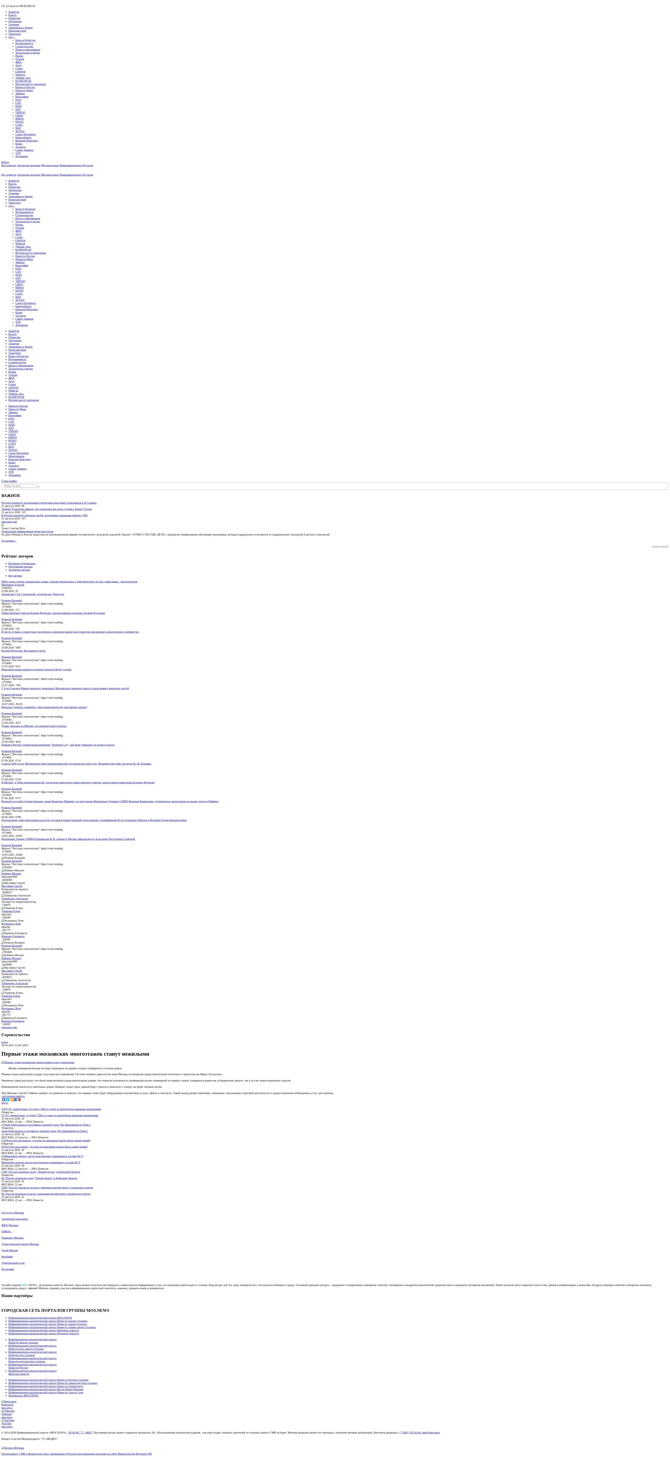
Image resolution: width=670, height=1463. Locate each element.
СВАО (19, 115)
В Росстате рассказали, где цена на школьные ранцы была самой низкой (44, 1146)
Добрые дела (23, 77)
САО (18, 102)
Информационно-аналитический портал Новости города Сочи (45, 1392)
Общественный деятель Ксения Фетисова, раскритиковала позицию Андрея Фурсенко (53, 613)
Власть (12, 15)
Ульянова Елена (10, 911)
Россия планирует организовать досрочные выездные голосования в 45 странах (49, 502)
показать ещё (9, 521)
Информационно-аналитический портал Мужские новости (43, 1333)
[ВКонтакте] (3, 1099)
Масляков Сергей (11, 886)
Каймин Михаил (11, 873)
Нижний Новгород (26, 140)
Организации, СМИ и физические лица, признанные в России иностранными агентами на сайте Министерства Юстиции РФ (76, 1453)
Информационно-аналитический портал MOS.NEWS (40, 1317)
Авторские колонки (28, 165)
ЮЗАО (19, 121)
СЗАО (19, 124)
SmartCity (14, 11)
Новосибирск (23, 137)
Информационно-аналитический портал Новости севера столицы (47, 1324)
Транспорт (14, 33)
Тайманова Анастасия (14, 898)
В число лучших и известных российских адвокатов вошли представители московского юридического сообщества (70, 631)
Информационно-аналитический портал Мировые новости (43, 1330)
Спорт (19, 68)
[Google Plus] (19, 1099)
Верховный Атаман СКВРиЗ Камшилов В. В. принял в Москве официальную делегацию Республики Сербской (68, 839)
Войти (5, 162)
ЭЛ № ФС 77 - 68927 (80, 1432)
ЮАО (18, 106)
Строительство (24, 46)
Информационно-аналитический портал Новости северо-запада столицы (52, 1327)
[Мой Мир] (15, 1099)
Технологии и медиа (27, 52)
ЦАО (18, 99)
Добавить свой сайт (660, 546)
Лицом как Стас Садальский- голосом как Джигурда (32, 594)
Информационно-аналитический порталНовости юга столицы (32, 1354)
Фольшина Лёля (11, 923)
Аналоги (20, 146)
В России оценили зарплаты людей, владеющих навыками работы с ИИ (44, 515)
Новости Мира (24, 90)
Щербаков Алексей (12, 584)
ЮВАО (19, 118)
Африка (20, 93)
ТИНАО (20, 112)
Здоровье (13, 24)
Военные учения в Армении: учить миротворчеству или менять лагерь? (44, 707)
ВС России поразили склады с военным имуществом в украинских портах (46, 1193)
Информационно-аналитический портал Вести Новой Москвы (45, 1389)
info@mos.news (431, 1432)
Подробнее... (9, 540)
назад (4, 1042)
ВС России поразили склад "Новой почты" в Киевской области (39, 1178)
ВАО (18, 128)
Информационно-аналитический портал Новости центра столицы (47, 1320)
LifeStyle (20, 71)
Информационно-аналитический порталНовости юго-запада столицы (32, 1347)
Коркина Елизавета (12, 936)
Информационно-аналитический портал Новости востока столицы (48, 1379)
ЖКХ (18, 62)
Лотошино (21, 156)
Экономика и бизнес (20, 27)
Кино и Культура (25, 40)
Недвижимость (24, 43)
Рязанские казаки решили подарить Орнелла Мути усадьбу (36, 669)
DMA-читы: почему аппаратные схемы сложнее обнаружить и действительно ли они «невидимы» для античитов (69, 581)
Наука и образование (27, 49)
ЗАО (18, 109)
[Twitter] (7, 1099)
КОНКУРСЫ (23, 81)
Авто (18, 65)
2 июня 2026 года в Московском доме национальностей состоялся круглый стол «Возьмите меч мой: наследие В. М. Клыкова (76, 763)
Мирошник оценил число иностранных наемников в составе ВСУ (40, 1162)
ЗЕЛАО (19, 131)
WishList (20, 74)
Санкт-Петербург (25, 134)
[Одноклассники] (11, 1099)
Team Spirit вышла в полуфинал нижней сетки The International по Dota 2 (44, 1131)
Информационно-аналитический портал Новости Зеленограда (45, 1386)
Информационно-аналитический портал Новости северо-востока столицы (52, 1383)
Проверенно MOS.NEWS (23, 1395)
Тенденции (15, 21)
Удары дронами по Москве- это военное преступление (33, 726)
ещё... (11, 37)
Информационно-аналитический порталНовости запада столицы (32, 1341)
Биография (21, 96)
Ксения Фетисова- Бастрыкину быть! (23, 650)
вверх (4, 1102)
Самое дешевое (24, 150)
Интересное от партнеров (30, 84)
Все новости (8, 165)
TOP (18, 153)
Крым (18, 143)
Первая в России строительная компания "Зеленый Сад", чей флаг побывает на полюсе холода (57, 744)
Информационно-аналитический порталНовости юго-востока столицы (32, 1360)
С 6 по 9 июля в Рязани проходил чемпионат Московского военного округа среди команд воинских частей (65, 688)
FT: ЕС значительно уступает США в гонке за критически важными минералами (49, 1115)
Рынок (19, 55)
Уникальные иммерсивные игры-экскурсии (27, 531)
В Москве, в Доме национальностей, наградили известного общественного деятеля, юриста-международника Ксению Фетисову (78, 782)
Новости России (25, 87)
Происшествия (17, 30)
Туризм (19, 59)
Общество (14, 18)
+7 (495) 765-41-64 (410, 1432)
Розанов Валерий (11, 600)
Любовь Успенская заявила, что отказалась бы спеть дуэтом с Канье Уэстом (46, 509)
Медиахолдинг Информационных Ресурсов (67, 165)
